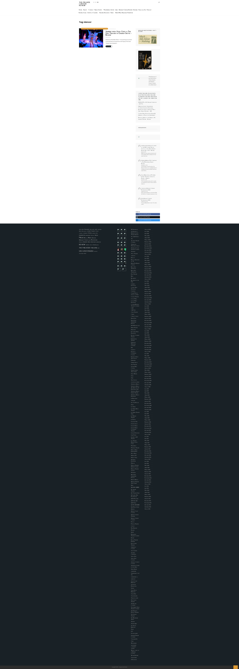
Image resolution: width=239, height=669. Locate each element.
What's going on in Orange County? (135, 652)
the (80, 247)
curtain (93, 233)
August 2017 (147, 434)
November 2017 (148, 428)
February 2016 (148, 471)
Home (80, 10)
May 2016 (147, 465)
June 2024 (147, 283)
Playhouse (94, 240)
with (85, 253)
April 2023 (147, 312)
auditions (133, 255)
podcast (81, 242)
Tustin (132, 629)
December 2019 (148, 378)
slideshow (133, 579)
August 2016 (147, 459)
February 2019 (148, 399)
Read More (109, 46)
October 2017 (148, 430)
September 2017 (148, 432)
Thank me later (134, 598)
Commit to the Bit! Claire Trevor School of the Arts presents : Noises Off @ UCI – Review (148, 148)
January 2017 (148, 449)
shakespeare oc (134, 577)
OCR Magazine (134, 498)
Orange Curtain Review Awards (128, 10)
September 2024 (148, 277)
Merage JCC (134, 455)
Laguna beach (134, 423)
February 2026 (148, 242)
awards (99, 229)
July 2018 (147, 411)
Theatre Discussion (104, 13)
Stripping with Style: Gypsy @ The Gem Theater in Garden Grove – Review (119, 33)
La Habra (133, 407)
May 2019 (147, 393)
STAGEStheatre (96, 245)
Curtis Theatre (134, 312)
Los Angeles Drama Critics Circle (134, 442)
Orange (94, 238)
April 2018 (147, 418)
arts (96, 229)
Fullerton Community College (133, 353)
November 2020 (148, 364)
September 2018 (148, 409)
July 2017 (147, 436)
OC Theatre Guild (135, 493)
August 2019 (147, 387)
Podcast (149, 10)
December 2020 (148, 362)
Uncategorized (104, 28)
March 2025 (147, 264)
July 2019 (147, 389)
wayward (81, 253)
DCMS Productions (135, 325)
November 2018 (148, 405)
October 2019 (148, 382)
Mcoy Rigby (134, 453)
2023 (80, 229)
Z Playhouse (134, 659)
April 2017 (147, 442)
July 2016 (147, 461)
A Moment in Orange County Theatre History (134, 233)
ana (82, 229)
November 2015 (148, 478)
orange (143, 188)
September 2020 (148, 366)
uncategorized (86, 251)
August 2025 (148, 254)
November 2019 (148, 380)
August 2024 (148, 279)
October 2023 (148, 300)
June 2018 (147, 413)
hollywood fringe (135, 382)
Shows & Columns (92, 13)
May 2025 (147, 260)
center (88, 231)
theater (86, 247)
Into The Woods (135, 402)
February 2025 (148, 266)
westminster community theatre (133, 647)
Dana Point (133, 318)
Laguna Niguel (134, 426)
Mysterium (133, 472)
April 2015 (147, 492)
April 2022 (147, 337)
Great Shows (98, 10)
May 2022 (147, 335)
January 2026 (148, 244)
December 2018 (148, 403)
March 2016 (147, 469)
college (80, 233)
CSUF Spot (133, 310)
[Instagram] (96, 2)
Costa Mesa (134, 299)
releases (93, 242)
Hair (132, 378)
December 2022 (148, 320)
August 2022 (148, 329)
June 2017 (147, 438)
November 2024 (148, 273)
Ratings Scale (82, 13)
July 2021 (147, 353)
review (82, 244)
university (95, 251)
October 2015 (148, 480)
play (90, 240)
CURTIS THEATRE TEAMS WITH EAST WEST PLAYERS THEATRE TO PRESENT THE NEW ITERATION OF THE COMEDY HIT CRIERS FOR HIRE (147, 97)
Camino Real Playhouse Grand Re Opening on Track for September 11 (147, 114)
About (85, 10)
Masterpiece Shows (109, 10)
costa (90, 233)
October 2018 (148, 407)
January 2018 (148, 424)
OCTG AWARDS (135, 505)
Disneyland (133, 329)
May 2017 (147, 440)
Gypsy (92, 28)
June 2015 (147, 488)
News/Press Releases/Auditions (124, 13)
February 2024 (148, 291)
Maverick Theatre (135, 448)
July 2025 (147, 256)
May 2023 (147, 310)
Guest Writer (134, 374)
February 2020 (148, 374)
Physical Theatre (135, 524)
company (85, 233)
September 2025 (148, 252)
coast (96, 231)
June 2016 (147, 463)
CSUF (132, 308)
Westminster (133, 643)
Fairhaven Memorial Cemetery (133, 344)
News (89, 238)
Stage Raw (133, 594)
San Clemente (134, 550)
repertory (98, 242)
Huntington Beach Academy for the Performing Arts (135, 388)
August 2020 (148, 368)
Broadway (84, 231)
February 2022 (148, 341)
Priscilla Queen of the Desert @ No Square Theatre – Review (147, 118)
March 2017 (147, 445)
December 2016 (148, 451)
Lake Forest (133, 435)
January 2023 (148, 318)
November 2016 (148, 453)
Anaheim (86, 229)
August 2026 (148, 229)
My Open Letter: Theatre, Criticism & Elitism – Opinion (148, 176)
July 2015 (147, 486)
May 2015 (147, 490)
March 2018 (147, 420)
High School (134, 380)
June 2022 (147, 333)
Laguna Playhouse (135, 433)
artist (93, 229)
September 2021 (148, 349)
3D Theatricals (134, 229)
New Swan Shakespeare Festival (133, 476)
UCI (98, 248)
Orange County (83, 240)
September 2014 (148, 507)
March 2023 (147, 314)
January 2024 (148, 293)
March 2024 (147, 289)
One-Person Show (135, 507)
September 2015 (148, 482)
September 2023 (148, 302)
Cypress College (134, 316)
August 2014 (147, 509)
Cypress (132, 314)
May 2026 (147, 235)
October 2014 (148, 505)
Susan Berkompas (145, 175)
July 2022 (147, 331)
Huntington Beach (135, 384)
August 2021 (147, 351)
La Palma (133, 419)
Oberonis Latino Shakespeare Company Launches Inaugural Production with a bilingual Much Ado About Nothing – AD (146, 109)
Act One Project (135, 236)
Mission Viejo (134, 457)
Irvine (132, 404)
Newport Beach (134, 479)
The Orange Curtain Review (84, 4)
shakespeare (133, 571)
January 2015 (148, 498)
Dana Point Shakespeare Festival (133, 322)
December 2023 (148, 295)
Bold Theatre (134, 274)
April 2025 (147, 262)
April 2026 (147, 237)
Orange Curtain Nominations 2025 (148, 189)
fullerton (82, 235)
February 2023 (148, 316)
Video (112, 13)
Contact (91, 10)
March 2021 (147, 358)
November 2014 (148, 503)
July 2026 (147, 231)
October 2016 (148, 455)
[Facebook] (94, 2)
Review (98, 28)
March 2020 (148, 372)
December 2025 (148, 246)
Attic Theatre (134, 253)
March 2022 (147, 339)
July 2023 (147, 306)
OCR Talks (133, 503)
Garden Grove (84, 28)
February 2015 (148, 496)
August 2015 (147, 484)
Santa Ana (133, 556)
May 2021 (147, 356)
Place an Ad (142, 10)
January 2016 (148, 474)
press (89, 242)
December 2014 (148, 500)
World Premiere (134, 655)
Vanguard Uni (134, 639)
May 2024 (147, 285)
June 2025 (147, 258)
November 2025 (148, 248)
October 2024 (148, 275)
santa (87, 245)
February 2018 (148, 422)
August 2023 (148, 304)
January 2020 (148, 376)
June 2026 (147, 233)
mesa (96, 235)
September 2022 (148, 327)
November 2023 (148, 298)
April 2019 (147, 395)
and (91, 229)
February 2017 (148, 447)
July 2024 (147, 281)
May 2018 (147, 416)
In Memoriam (134, 398)
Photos (132, 522)
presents (85, 242)
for (97, 233)
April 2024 (147, 287)
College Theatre (135, 296)
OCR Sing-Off (134, 501)
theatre (94, 247)
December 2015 (148, 476)
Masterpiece (133, 446)
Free (132, 347)
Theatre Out (134, 623)
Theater (100, 28)
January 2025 (148, 269)
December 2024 (148, 271)
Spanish (132, 588)
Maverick (92, 235)
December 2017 (148, 426)
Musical (95, 28)
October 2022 (148, 324)
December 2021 (148, 343)
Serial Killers (134, 569)
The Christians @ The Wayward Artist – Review (149, 162)
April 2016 (147, 467)
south (91, 245)
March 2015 (147, 494)
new (87, 238)
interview (88, 235)
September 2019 (148, 385)
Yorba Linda (134, 657)
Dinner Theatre (134, 327)
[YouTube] (98, 2)
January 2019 (147, 401)
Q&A (132, 532)
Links (116, 10)
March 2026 (147, 240)
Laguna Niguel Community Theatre (134, 429)
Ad (132, 238)
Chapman (133, 291)
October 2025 (148, 250)
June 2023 (147, 308)
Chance (93, 231)
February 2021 (148, 360)
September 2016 (148, 457)
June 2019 (147, 391)
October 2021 (148, 347)
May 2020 (147, 370)
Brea (132, 276)
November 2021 (148, 345)
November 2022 (148, 322)
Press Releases (134, 528)
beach (80, 231)
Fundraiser (133, 360)
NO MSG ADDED (135, 487)
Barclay (133, 257)
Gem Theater (89, 28)
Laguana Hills (134, 421)
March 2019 (147, 397)
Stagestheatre (134, 596)
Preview (133, 530)
